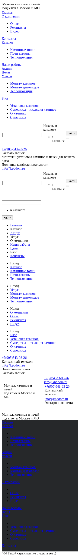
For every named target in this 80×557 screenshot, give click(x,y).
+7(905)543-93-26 (14, 149)
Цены (6, 72)
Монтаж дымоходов (24, 87)
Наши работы (12, 64)
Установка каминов (24, 105)
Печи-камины (20, 53)
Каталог (7, 42)
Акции (7, 68)
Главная (7, 12)
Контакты (9, 38)
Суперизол (18, 117)
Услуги (7, 76)
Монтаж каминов (23, 83)
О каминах (18, 113)
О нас (14, 23)
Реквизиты (18, 27)
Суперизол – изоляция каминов (33, 109)
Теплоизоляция (21, 57)
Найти (71, 133)
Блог (5, 98)
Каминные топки (22, 49)
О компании (11, 16)
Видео (14, 31)
